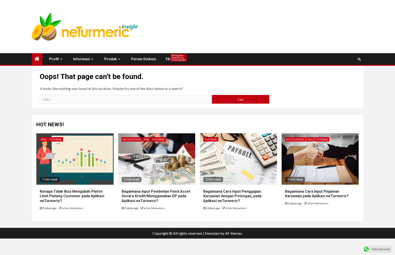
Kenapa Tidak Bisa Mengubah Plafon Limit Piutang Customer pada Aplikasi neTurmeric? (72, 196)
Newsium (212, 233)
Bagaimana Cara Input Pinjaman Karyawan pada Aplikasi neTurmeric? (317, 193)
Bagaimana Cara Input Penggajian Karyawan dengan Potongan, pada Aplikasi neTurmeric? (232, 196)
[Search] (359, 59)
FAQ (169, 59)
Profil (54, 59)
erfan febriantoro (72, 208)
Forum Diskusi (143, 59)
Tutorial (55, 139)
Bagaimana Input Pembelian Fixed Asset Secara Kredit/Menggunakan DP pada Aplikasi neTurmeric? (156, 196)
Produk (110, 59)
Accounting (132, 139)
